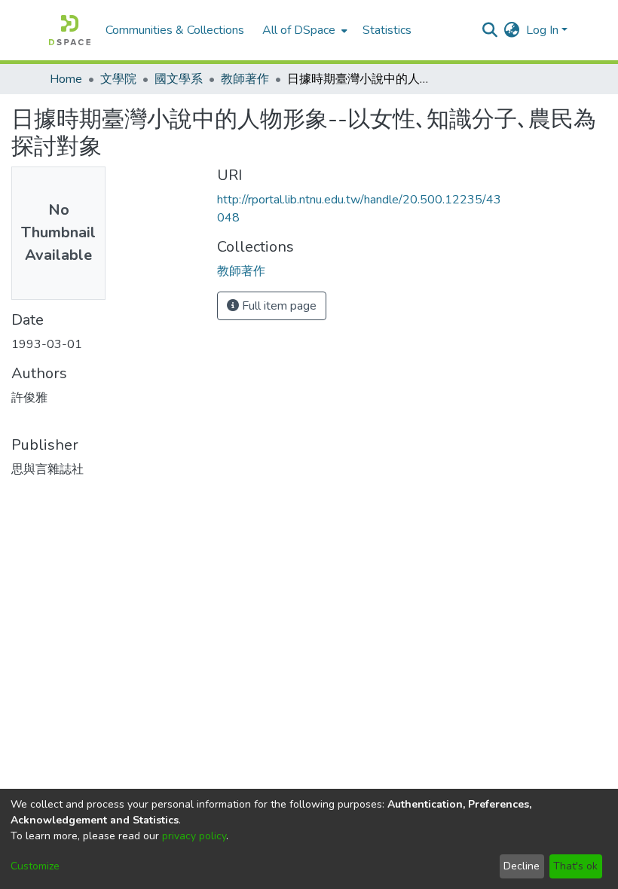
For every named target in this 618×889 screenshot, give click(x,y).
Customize (35, 866)
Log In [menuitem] (542, 30)
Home (66, 79)
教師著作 (245, 79)
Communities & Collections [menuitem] (175, 30)
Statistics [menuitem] (387, 30)
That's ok (575, 866)
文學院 (118, 79)
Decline (521, 866)
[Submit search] (490, 30)
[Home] (69, 30)
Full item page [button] (278, 306)
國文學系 (178, 79)
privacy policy (194, 836)
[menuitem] (303, 30)
